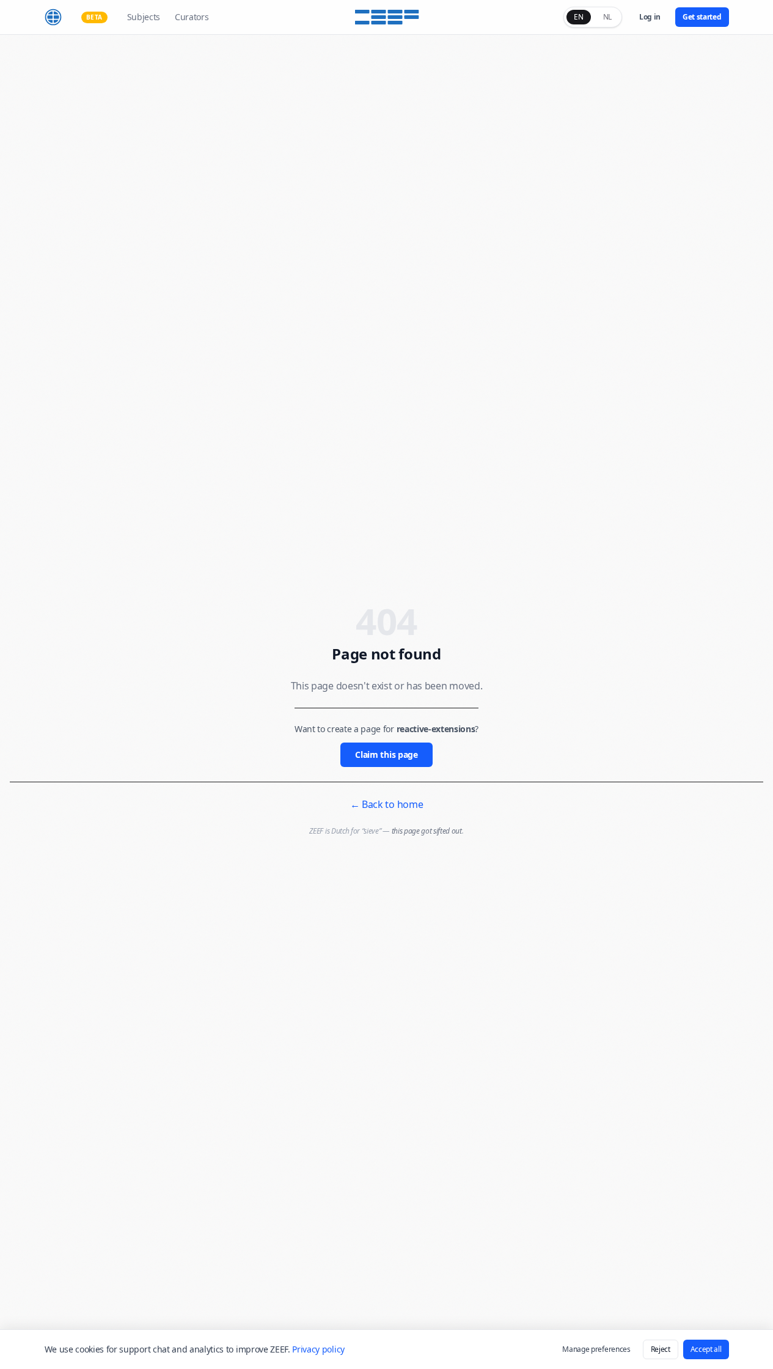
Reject (660, 1349)
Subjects (143, 17)
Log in (650, 17)
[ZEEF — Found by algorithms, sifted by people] (386, 17)
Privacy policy (318, 1349)
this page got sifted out (427, 831)
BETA (94, 17)
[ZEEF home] (53, 17)
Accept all (706, 1349)
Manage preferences (596, 1349)
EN (578, 17)
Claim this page (386, 754)
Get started (702, 17)
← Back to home (386, 804)
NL (607, 17)
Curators (191, 17)
